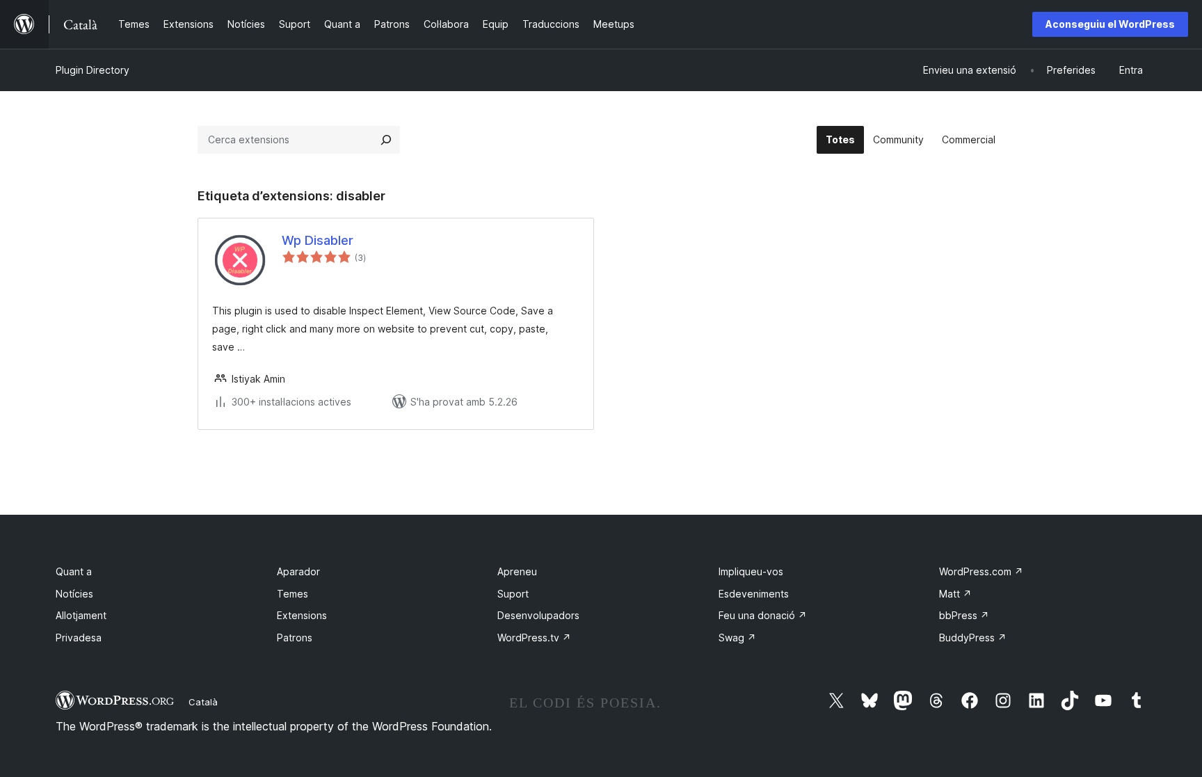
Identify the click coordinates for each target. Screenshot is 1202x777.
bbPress (964, 615)
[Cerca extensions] (386, 140)
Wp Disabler (317, 240)
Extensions (302, 615)
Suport (513, 594)
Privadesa (79, 637)
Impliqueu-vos (751, 571)
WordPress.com (981, 571)
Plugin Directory (92, 70)
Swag (737, 637)
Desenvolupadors (538, 615)
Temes (292, 594)
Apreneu (517, 571)
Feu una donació (763, 615)
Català (203, 701)
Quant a (74, 571)
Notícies (74, 594)
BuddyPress (973, 637)
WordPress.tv (534, 637)
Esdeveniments (754, 594)
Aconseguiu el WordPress (1110, 24)
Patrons (294, 637)
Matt (955, 594)
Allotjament (81, 615)
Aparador (298, 571)
